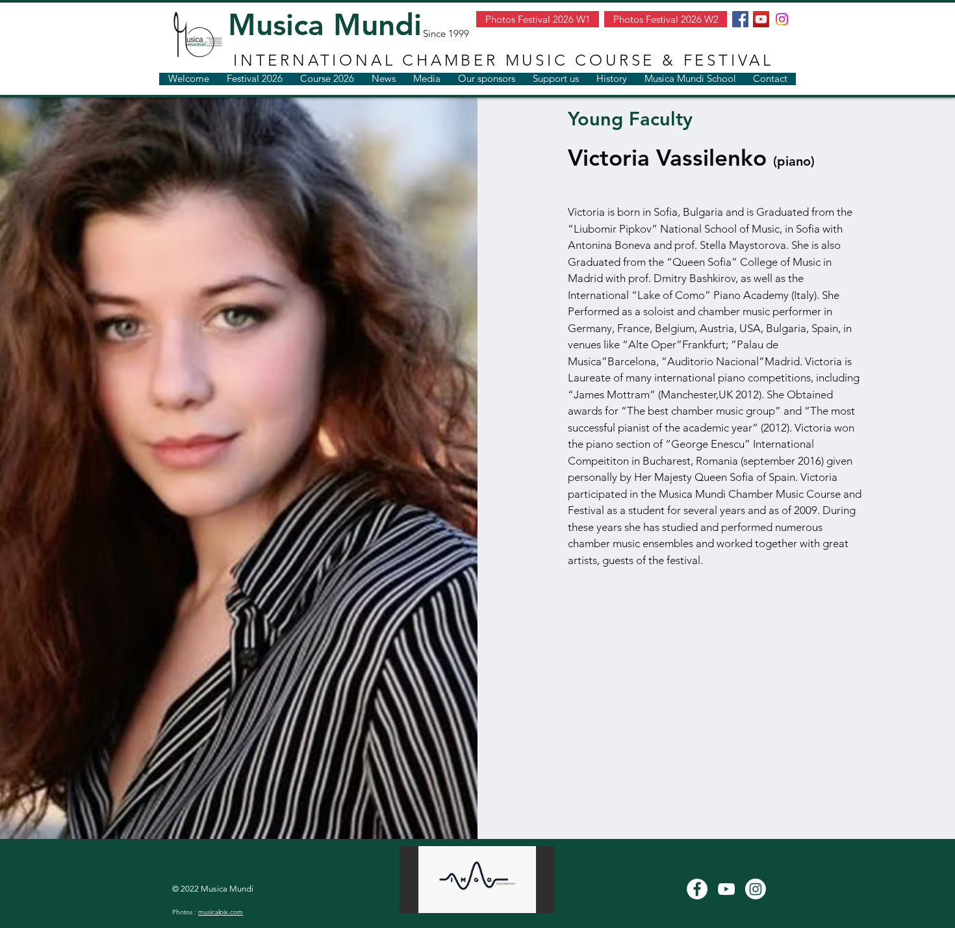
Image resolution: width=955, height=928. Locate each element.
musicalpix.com (220, 912)
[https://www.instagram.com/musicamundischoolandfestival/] (782, 19)
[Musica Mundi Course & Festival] (697, 889)
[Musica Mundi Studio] (726, 889)
